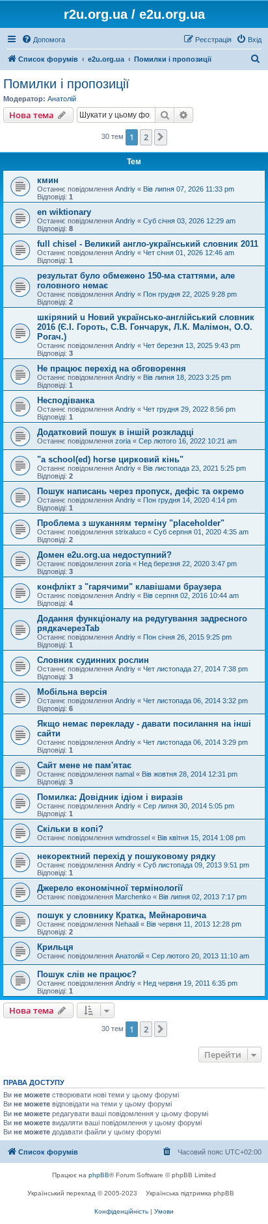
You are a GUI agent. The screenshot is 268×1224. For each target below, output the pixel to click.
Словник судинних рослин (93, 660)
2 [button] (146, 137)
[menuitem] (43, 39)
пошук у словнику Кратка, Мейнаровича (121, 915)
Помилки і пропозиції (66, 84)
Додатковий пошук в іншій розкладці (115, 432)
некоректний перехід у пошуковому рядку (126, 856)
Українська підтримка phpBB (190, 1193)
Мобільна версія (72, 692)
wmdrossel (132, 838)
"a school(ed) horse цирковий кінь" (110, 459)
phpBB (98, 1175)
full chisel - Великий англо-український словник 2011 (147, 244)
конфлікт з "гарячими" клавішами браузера (129, 587)
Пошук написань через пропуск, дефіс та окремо (140, 491)
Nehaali (127, 924)
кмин (48, 180)
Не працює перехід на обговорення (111, 368)
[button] (160, 137)
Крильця (55, 947)
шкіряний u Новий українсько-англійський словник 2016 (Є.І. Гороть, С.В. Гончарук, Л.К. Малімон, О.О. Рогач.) (145, 327)
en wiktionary (64, 212)
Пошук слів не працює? (87, 974)
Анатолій (61, 99)
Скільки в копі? (70, 829)
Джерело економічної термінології (110, 888)
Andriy (125, 189)
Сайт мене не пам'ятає (84, 765)
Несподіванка (65, 400)
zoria (123, 441)
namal (124, 774)
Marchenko (133, 897)
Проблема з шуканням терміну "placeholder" (130, 523)
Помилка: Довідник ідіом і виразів (110, 797)
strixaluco (130, 532)
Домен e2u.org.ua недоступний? (104, 555)
